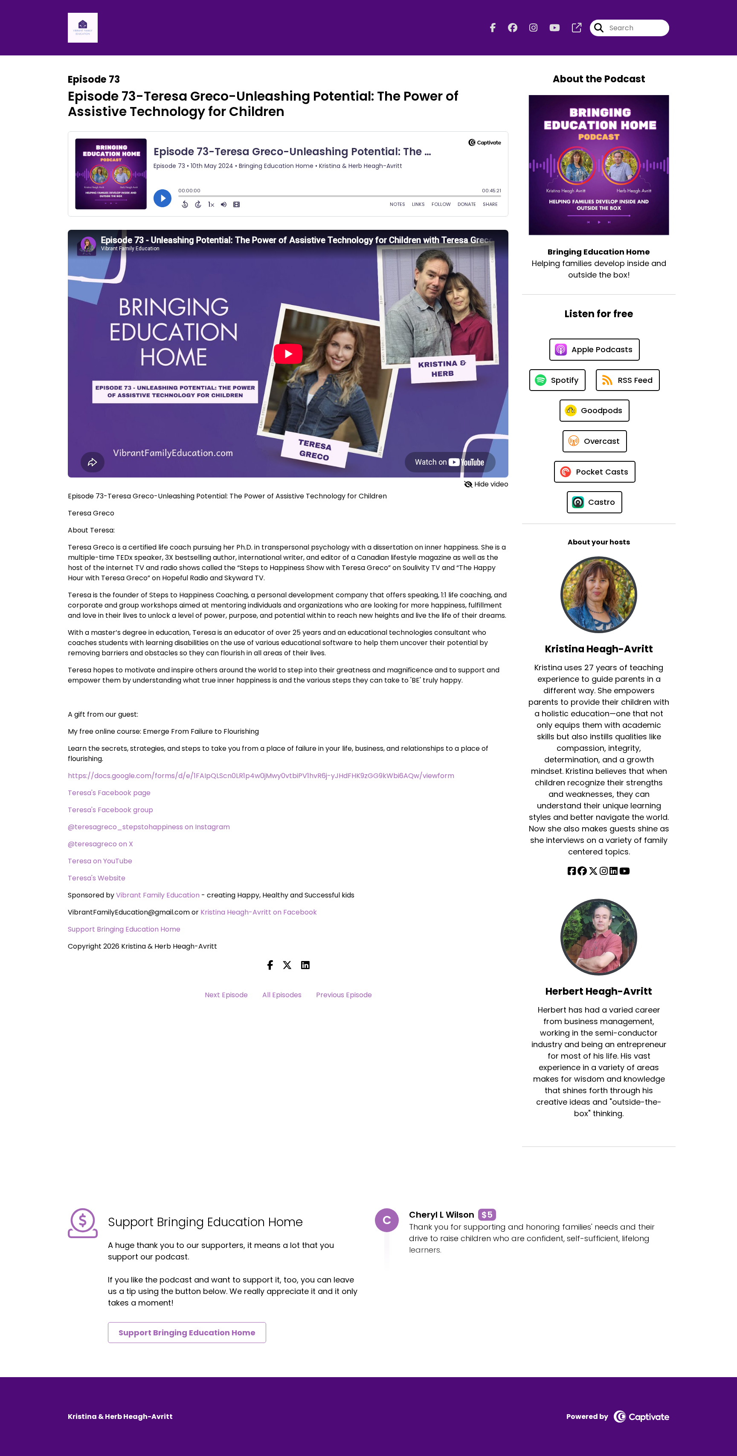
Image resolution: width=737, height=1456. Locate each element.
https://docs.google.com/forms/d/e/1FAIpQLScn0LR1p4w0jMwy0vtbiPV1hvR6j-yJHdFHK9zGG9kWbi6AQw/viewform (261, 776)
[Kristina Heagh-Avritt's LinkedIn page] (613, 871)
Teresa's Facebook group (110, 810)
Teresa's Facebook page (109, 793)
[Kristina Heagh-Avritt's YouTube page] (624, 871)
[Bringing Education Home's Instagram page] (528, 28)
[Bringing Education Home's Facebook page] (493, 28)
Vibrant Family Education (158, 895)
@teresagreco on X (100, 844)
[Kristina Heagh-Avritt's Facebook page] (572, 871)
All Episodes (282, 995)
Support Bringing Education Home (124, 929)
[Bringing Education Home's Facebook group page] (507, 28)
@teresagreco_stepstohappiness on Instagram (149, 827)
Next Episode (226, 995)
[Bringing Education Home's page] (571, 28)
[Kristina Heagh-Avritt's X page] (593, 871)
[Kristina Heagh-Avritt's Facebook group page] (582, 871)
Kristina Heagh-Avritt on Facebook (258, 912)
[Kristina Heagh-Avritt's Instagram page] (604, 871)
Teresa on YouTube (100, 861)
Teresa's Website (96, 878)
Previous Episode (344, 995)
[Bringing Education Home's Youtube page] (549, 28)
